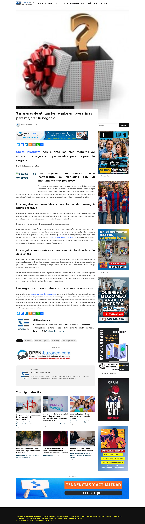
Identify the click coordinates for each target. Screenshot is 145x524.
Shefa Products (28, 152)
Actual (40, 3)
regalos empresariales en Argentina (43, 294)
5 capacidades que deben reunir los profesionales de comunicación (28, 404)
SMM (96, 3)
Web (105, 3)
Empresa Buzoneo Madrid (49, 518)
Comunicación (20, 423)
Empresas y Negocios (46, 107)
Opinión (89, 3)
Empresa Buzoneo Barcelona (95, 516)
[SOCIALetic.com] (25, 379)
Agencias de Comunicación (23, 422)
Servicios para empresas (77, 423)
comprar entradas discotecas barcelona (28, 518)
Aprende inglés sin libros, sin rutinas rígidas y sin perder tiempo (82, 404)
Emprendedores (47, 423)
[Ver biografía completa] (65, 331)
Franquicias (58, 425)
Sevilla (64, 425)
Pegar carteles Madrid (63, 516)
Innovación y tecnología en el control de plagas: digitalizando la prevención (28, 438)
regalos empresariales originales (61, 237)
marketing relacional (69, 341)
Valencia (87, 423)
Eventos (57, 3)
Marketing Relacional (65, 107)
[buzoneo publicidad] (52, 139)
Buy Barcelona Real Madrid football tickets (29, 516)
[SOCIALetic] (25, 3)
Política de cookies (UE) (75, 518)
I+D (64, 3)
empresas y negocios (41, 341)
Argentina (28, 341)
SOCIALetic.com (26, 124)
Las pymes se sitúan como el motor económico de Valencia (82, 438)
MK (82, 3)
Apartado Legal (62, 518)
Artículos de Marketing (26, 107)
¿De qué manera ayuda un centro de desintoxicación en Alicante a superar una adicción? (55, 438)
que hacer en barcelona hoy (114, 516)
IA (67, 3)
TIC (101, 3)
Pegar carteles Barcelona (78, 516)
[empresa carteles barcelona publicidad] (113, 470)
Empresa (48, 3)
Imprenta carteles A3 (49, 516)
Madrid (36, 455)
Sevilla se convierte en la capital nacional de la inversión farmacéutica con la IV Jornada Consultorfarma (55, 404)
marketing (55, 341)
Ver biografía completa (55, 331)
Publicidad (74, 3)
